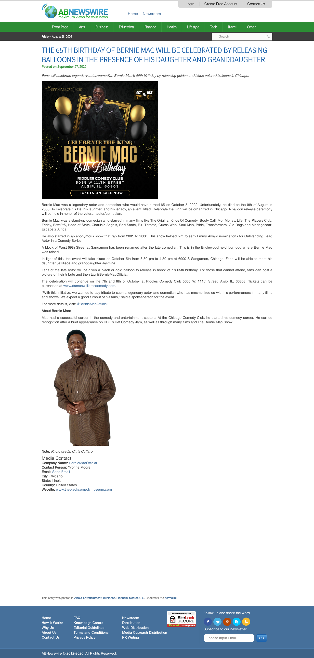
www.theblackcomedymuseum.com (84, 489)
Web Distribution (135, 628)
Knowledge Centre (88, 623)
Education (126, 26)
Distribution (131, 623)
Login (190, 4)
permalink (171, 598)
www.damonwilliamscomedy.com (89, 286)
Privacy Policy (84, 637)
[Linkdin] (227, 622)
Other (251, 26)
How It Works (52, 623)
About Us (49, 632)
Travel (232, 26)
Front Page (60, 26)
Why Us (48, 628)
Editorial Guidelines (89, 628)
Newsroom (152, 14)
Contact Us (256, 4)
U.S (141, 598)
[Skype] (236, 622)
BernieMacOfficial (83, 463)
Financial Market (127, 598)
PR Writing (130, 637)
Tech (213, 26)
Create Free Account (220, 4)
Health (172, 26)
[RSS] (246, 622)
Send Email (61, 472)
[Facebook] (208, 622)
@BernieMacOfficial (92, 304)
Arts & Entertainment (88, 598)
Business (101, 26)
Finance (150, 26)
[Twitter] (217, 622)
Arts (82, 26)
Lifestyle (193, 26)
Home (133, 14)
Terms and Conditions (91, 632)
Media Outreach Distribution (144, 632)
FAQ (77, 618)
